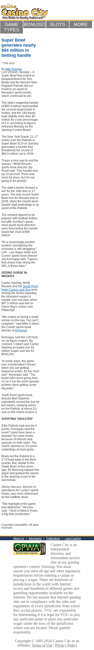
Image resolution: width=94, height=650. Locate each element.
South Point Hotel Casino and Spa (19, 288)
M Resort (21, 330)
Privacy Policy (66, 645)
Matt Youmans (13, 69)
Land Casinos (73, 538)
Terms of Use (42, 645)
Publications (53, 538)
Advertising (35, 538)
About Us (18, 538)
